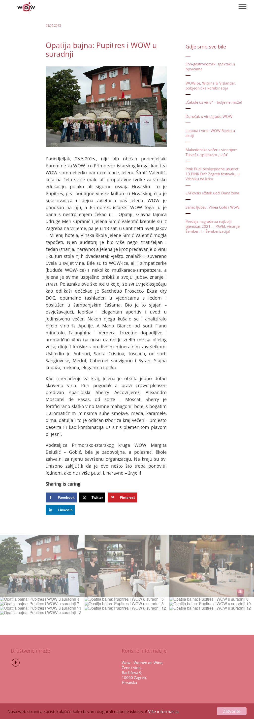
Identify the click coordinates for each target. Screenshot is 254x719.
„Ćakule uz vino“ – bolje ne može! (214, 102)
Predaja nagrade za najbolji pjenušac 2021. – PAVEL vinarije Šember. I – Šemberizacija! (213, 226)
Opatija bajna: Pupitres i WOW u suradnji (101, 49)
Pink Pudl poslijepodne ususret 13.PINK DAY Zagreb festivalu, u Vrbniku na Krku (213, 173)
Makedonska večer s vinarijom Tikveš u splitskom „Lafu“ (212, 152)
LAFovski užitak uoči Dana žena (212, 192)
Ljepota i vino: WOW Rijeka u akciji (210, 133)
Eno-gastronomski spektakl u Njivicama (210, 66)
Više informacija (163, 711)
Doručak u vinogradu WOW (209, 116)
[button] (242, 6)
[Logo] (26, 6)
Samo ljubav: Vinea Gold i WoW (212, 207)
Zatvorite (232, 711)
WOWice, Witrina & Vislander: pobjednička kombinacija (211, 85)
